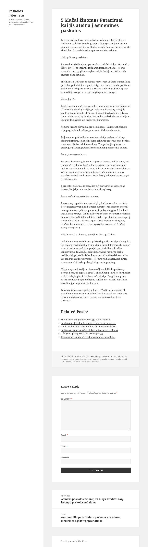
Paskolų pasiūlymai (101, 356)
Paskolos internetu (16, 13)
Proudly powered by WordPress (74, 541)
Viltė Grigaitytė (83, 356)
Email (64, 446)
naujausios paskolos (76, 359)
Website (65, 457)
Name (64, 435)
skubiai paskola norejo (90, 361)
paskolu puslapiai (73, 361)
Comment (66, 399)
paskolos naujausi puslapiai (96, 359)
